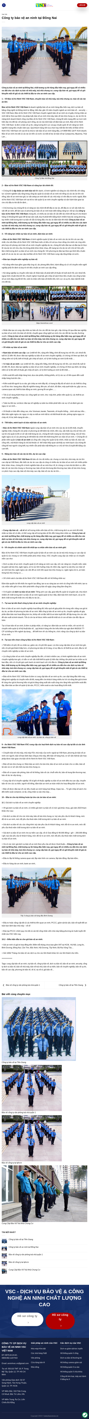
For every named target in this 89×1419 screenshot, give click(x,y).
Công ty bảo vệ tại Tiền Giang (71, 985)
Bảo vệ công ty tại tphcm (12, 1163)
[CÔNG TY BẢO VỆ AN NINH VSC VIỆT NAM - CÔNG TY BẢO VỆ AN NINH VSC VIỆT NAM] (44, 5)
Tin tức (4, 14)
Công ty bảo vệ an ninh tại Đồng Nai (23, 1247)
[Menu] (4, 5)
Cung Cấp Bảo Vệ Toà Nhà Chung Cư (17, 1223)
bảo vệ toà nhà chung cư (44, 816)
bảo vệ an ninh (48, 107)
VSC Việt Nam (38, 578)
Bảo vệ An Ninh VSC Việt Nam (42, 254)
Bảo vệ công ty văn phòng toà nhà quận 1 (22, 985)
